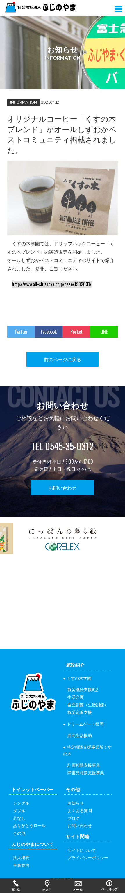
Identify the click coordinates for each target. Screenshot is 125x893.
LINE (104, 331)
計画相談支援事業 (83, 765)
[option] (62, 542)
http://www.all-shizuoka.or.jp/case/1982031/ (52, 284)
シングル (21, 803)
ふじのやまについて (32, 843)
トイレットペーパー (32, 789)
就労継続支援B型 (82, 689)
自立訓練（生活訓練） (87, 704)
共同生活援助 (79, 735)
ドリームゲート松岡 (85, 724)
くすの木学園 (79, 678)
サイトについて (81, 850)
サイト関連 (77, 836)
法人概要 (21, 857)
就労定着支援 (79, 712)
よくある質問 (79, 810)
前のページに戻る (62, 359)
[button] (118, 7)
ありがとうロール (29, 825)
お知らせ (75, 803)
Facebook (49, 331)
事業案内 (21, 865)
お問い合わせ (62, 487)
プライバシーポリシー (87, 857)
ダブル (19, 810)
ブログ (73, 818)
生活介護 (75, 697)
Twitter (21, 331)
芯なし (19, 818)
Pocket (76, 331)
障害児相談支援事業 (85, 772)
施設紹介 (75, 664)
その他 (19, 833)
